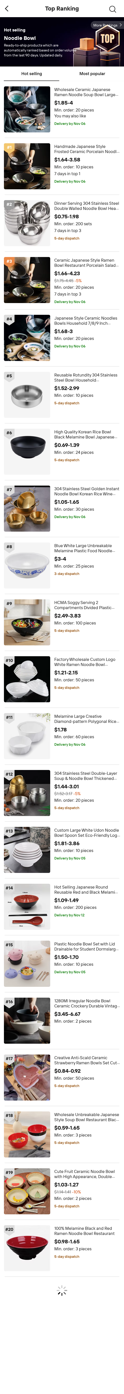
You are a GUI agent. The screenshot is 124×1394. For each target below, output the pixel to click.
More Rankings (105, 25)
